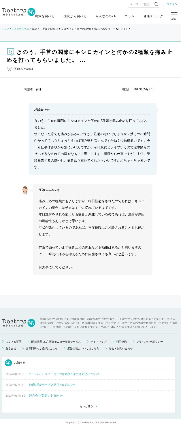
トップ (5, 28)
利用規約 (121, 341)
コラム (130, 16)
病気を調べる (45, 16)
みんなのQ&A (106, 16)
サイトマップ (98, 341)
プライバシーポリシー (149, 341)
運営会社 (11, 348)
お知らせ (19, 362)
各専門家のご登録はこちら (42, 348)
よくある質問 (13, 341)
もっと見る (86, 406)
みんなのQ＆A (20, 28)
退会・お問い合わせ (121, 348)
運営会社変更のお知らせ (46, 395)
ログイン (172, 4)
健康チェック (153, 16)
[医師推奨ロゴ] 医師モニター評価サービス (56, 341)
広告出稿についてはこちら (83, 348)
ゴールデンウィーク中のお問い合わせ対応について (64, 374)
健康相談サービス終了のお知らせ (52, 384)
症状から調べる (75, 16)
